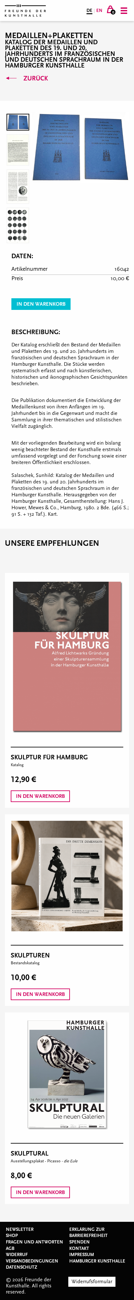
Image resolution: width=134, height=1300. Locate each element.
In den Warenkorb (41, 304)
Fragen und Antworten (34, 1242)
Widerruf (17, 1254)
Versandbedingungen (32, 1261)
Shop (12, 1235)
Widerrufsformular (92, 1281)
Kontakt (79, 1248)
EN (99, 10)
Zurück (35, 78)
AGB (10, 1248)
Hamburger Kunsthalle (97, 1261)
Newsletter (20, 1229)
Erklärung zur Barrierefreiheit (88, 1233)
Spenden (79, 1242)
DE (89, 10)
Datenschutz (21, 1267)
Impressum (81, 1254)
